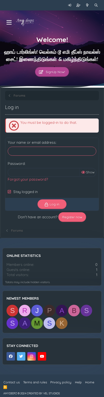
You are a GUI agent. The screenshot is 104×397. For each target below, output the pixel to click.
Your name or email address (32, 142)
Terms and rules (35, 382)
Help (78, 382)
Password (16, 163)
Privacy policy (60, 382)
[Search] (96, 5)
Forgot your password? (28, 179)
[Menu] (9, 23)
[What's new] (87, 5)
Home (89, 382)
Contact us (11, 382)
